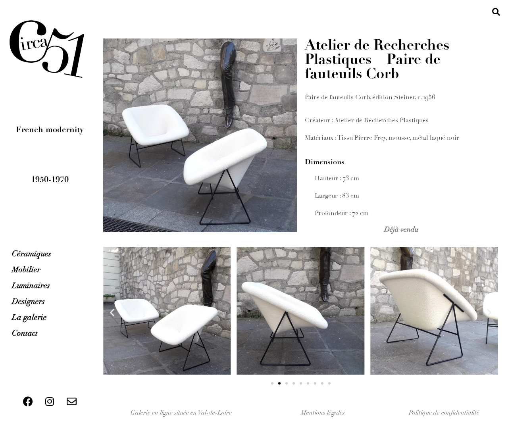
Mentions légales (323, 413)
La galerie (29, 317)
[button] (496, 12)
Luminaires (31, 285)
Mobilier (26, 270)
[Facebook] (28, 401)
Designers (28, 301)
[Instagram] (50, 401)
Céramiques (31, 254)
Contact (25, 333)
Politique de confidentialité (444, 413)
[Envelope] (71, 401)
